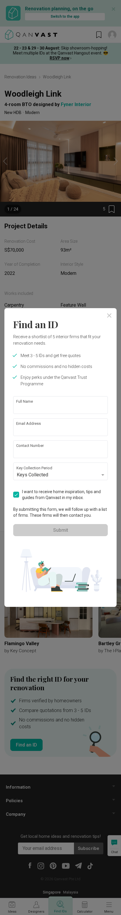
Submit (60, 530)
